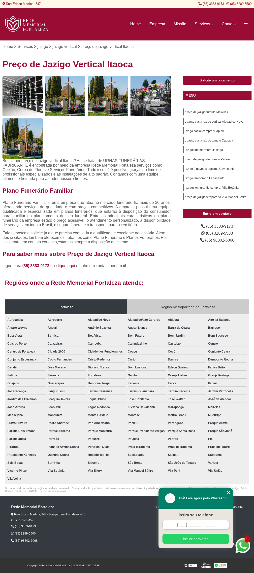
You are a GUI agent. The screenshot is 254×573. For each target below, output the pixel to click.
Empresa (157, 24)
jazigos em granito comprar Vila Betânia (212, 187)
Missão (180, 24)
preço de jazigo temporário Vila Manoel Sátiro (216, 197)
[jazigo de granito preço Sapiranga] (22, 138)
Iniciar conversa (196, 539)
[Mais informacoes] (246, 24)
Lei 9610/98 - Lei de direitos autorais (45, 491)
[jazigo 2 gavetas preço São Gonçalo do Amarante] (65, 96)
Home (135, 24)
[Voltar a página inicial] (27, 24)
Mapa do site (233, 507)
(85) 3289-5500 (240, 4)
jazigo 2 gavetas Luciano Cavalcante (210, 169)
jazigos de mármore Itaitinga (204, 150)
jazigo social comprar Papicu (204, 131)
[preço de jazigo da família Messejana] (150, 96)
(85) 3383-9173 (213, 4)
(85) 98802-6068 (219, 240)
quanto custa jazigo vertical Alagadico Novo (214, 121)
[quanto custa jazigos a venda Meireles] (22, 96)
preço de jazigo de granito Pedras (207, 159)
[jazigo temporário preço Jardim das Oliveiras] (108, 96)
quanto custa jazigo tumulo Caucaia (209, 140)
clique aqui (65, 266)
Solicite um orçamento (217, 80)
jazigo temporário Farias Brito (204, 178)
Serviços (202, 24)
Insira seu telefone (196, 515)
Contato (229, 24)
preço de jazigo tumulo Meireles (206, 112)
